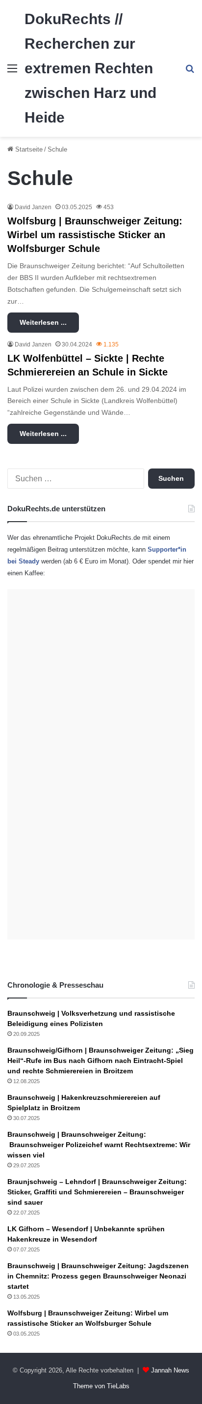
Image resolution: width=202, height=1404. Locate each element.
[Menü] (12, 72)
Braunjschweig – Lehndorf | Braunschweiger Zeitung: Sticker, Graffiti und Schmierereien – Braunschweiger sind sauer (97, 1192)
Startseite (28, 149)
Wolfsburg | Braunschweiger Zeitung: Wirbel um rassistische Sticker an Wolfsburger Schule (94, 235)
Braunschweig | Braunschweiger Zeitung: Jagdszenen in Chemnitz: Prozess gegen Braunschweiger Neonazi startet (98, 1276)
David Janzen (33, 207)
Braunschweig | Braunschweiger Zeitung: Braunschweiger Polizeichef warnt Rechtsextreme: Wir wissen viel (98, 1144)
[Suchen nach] (190, 72)
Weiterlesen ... (43, 322)
